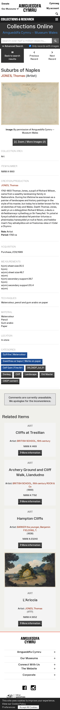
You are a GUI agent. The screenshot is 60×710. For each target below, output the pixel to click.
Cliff (18, 374)
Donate (5, 3)
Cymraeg (54, 3)
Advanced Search (13, 46)
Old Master (47, 374)
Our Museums (9, 9)
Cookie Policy (19, 703)
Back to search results (12, 57)
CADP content (10, 381)
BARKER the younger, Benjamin (33, 527)
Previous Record (34, 57)
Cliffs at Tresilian (30, 432)
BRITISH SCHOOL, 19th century (33, 441)
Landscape (30, 374)
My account (52, 8)
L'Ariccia (30, 600)
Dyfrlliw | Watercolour (14, 354)
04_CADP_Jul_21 (35, 367)
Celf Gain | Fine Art (12, 367)
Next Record (52, 57)
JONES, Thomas (13, 75)
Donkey (7, 374)
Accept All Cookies (28, 707)
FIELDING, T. (30, 530)
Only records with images (45, 46)
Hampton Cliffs (30, 518)
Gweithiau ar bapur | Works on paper (22, 361)
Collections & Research (17, 19)
